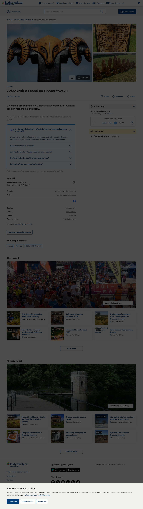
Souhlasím (12, 502)
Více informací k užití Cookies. (37, 495)
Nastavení (42, 502)
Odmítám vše (27, 502)
